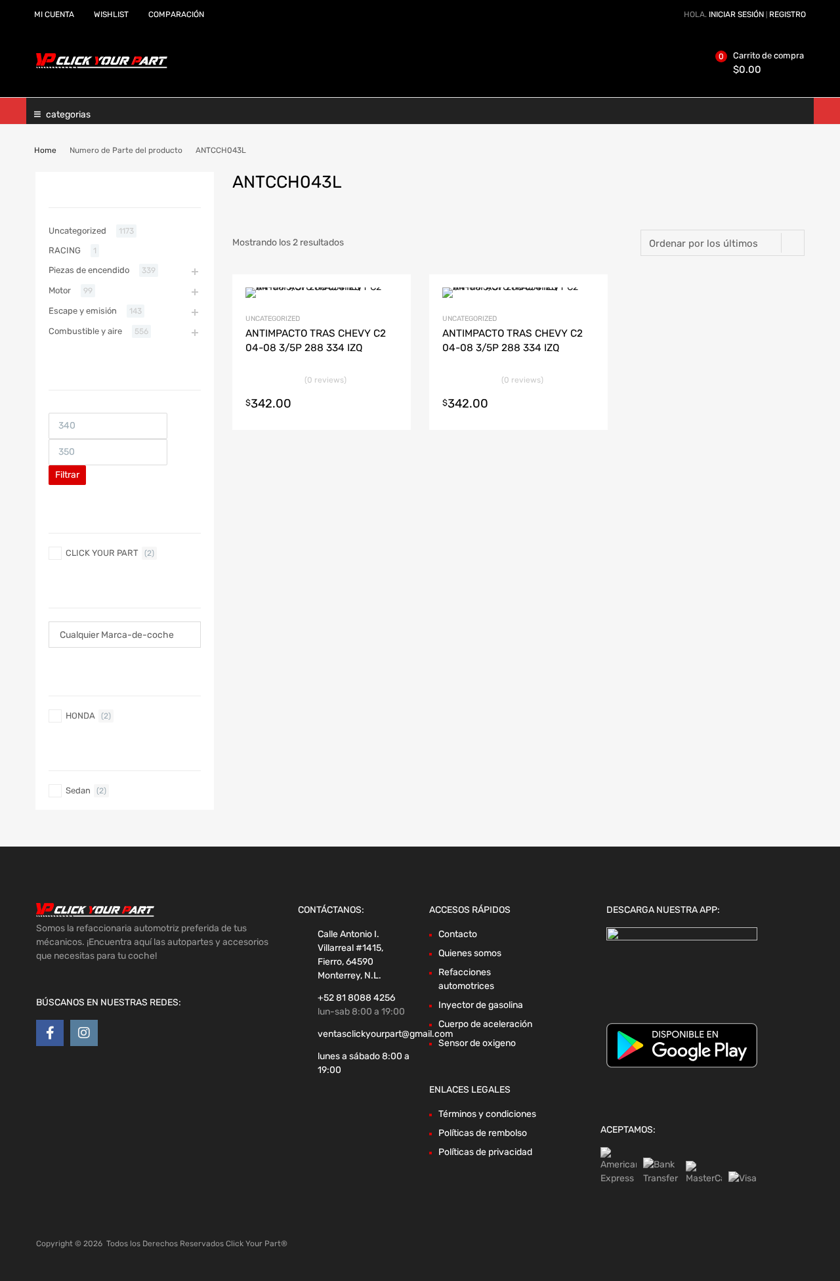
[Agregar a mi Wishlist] (389, 299)
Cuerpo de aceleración (485, 1024)
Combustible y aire (85, 331)
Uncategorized (272, 318)
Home (45, 150)
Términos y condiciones (487, 1114)
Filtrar (67, 474)
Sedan (78, 790)
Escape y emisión (83, 311)
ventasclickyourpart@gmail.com (385, 1034)
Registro (787, 14)
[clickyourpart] (101, 66)
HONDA (80, 716)
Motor (60, 290)
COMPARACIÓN (176, 14)
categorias (68, 114)
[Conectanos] (50, 1033)
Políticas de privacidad (485, 1152)
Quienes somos (469, 953)
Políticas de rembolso (482, 1133)
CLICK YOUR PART (102, 553)
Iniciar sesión (736, 14)
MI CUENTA (54, 14)
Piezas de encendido (89, 270)
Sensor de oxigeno (477, 1043)
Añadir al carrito (390, 403)
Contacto (457, 934)
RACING (65, 250)
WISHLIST (111, 14)
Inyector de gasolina (480, 1005)
